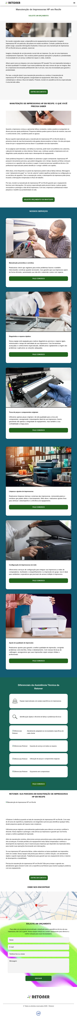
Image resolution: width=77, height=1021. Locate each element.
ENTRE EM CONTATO (38, 92)
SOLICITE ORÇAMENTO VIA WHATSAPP (38, 199)
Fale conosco (38, 278)
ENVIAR (38, 978)
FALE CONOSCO (38, 784)
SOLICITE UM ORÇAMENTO (39, 15)
